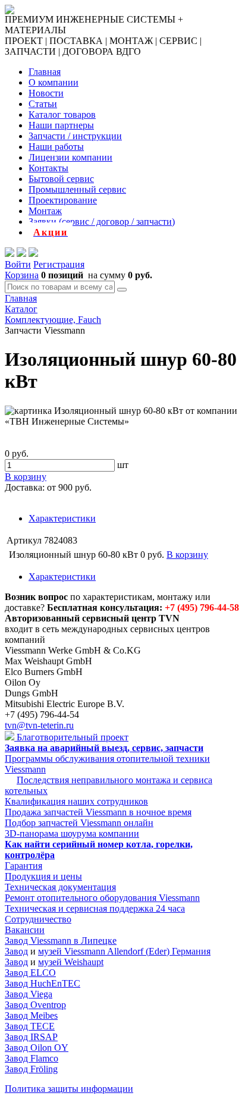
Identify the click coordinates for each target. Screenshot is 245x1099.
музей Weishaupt (70, 962)
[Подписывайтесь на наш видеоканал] (9, 254)
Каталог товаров (62, 114)
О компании (53, 82)
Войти (18, 264)
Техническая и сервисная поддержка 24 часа (95, 908)
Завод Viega (28, 994)
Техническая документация (60, 887)
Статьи (43, 104)
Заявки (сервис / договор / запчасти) (102, 221)
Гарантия (23, 866)
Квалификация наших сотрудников (76, 801)
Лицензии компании (70, 157)
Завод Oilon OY (36, 1048)
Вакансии (25, 930)
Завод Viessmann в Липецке (61, 940)
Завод (16, 951)
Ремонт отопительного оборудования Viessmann (102, 898)
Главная (45, 72)
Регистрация (58, 264)
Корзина (22, 275)
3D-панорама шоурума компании (72, 833)
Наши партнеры (61, 125)
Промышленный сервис (77, 189)
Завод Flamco (31, 1058)
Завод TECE (30, 1026)
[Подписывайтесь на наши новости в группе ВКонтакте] (21, 254)
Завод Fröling (31, 1069)
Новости (46, 93)
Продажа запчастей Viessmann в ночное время (98, 812)
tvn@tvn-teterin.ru (39, 725)
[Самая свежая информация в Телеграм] (33, 254)
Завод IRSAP (31, 1037)
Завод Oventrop (35, 1005)
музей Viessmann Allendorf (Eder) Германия (124, 951)
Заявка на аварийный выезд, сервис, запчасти (104, 748)
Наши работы (56, 147)
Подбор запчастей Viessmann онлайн (79, 823)
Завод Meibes (31, 1015)
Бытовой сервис (61, 179)
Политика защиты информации (69, 1089)
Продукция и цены (43, 876)
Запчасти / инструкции (75, 136)
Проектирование (63, 200)
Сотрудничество (38, 919)
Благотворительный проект (71, 737)
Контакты (48, 168)
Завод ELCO (30, 973)
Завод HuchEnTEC (42, 983)
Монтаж (45, 211)
